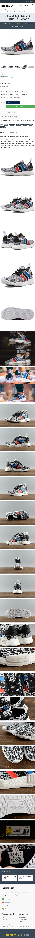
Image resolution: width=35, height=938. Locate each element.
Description (4, 132)
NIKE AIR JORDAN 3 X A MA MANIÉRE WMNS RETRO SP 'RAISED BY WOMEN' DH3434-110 (28, 876)
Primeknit (18, 124)
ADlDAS (5, 9)
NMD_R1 (12, 124)
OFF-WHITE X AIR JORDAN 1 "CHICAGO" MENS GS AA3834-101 (12, 876)
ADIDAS (6, 76)
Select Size (2, 89)
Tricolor (25, 124)
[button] (2, 46)
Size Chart (14, 132)
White (30, 124)
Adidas (6, 124)
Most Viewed (6, 871)
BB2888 (3, 127)
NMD (11, 9)
